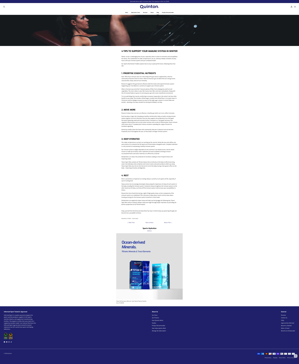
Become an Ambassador (288, 331)
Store (126, 12)
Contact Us (284, 318)
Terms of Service (291, 357)
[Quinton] (149, 7)
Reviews (145, 12)
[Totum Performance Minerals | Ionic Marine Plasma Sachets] (149, 266)
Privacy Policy (268, 357)
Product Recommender (168, 12)
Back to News (149, 222)
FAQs (282, 320)
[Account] (291, 7)
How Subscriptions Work (159, 328)
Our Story (154, 315)
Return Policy (282, 357)
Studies (154, 323)
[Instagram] (9, 342)
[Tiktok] (11, 342)
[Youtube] (6, 342)
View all (149, 230)
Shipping (275, 357)
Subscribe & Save (135, 12)
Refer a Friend (285, 328)
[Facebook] (4, 342)
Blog (158, 12)
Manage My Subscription (159, 331)
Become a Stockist (286, 325)
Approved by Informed (287, 323)
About (152, 12)
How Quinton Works (157, 320)
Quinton (10, 353)
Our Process (155, 318)
